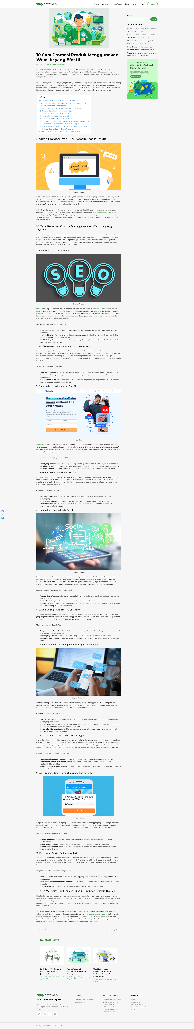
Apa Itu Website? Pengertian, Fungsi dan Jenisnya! (76, 971)
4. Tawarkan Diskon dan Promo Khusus (55, 113)
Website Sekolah (109, 1012)
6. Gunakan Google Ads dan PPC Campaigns (57, 119)
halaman (68, 316)
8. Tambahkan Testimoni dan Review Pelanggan (59, 124)
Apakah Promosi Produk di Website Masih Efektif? (57, 101)
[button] (109, 4)
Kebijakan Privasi (137, 1004)
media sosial (47, 577)
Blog (133, 1009)
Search (154, 19)
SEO (38, 309)
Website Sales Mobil (110, 1009)
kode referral (48, 823)
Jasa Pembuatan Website (84, 1000)
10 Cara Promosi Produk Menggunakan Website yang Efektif (61, 103)
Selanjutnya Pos (114, 930)
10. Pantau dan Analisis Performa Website (56, 129)
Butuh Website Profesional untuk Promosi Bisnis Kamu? (60, 131)
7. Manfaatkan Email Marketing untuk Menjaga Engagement (64, 121)
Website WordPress (110, 1007)
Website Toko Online (110, 1002)
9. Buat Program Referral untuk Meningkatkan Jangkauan (63, 126)
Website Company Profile (112, 1000)
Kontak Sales (135, 1002)
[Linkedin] (3, 518)
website (91, 72)
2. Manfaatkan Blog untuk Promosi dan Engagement (61, 108)
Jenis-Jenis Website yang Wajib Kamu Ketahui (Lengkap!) (50, 971)
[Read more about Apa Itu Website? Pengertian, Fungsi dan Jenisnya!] (79, 956)
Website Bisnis (44, 977)
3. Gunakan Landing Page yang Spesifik (56, 111)
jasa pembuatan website (98, 914)
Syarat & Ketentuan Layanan (141, 1007)
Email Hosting (80, 1002)
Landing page (41, 445)
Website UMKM (108, 1004)
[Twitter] (3, 514)
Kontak (133, 1000)
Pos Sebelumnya (44, 930)
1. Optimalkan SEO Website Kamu (53, 106)
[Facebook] (3, 511)
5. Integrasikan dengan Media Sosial (54, 116)
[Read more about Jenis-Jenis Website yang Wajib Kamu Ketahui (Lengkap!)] (52, 956)
